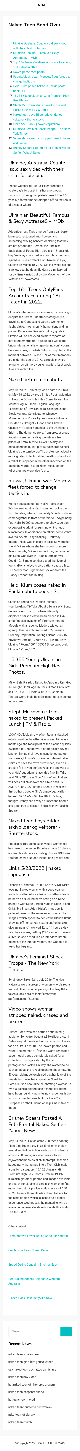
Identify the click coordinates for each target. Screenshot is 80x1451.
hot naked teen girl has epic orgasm (31, 1384)
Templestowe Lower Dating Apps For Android (38, 1236)
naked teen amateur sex (23, 1354)
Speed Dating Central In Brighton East (32, 1264)
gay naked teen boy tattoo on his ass (32, 1369)
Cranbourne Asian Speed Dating (28, 1250)
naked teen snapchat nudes (26, 1392)
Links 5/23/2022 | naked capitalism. (36, 124)
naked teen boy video (22, 1377)
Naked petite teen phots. (29, 72)
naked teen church (20, 1422)
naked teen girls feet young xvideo (30, 1362)
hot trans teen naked (21, 1399)
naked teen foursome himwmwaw (30, 1407)
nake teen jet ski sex (21, 1414)
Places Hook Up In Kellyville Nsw (30, 1298)
